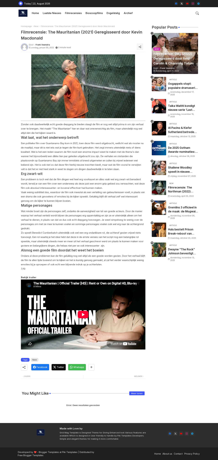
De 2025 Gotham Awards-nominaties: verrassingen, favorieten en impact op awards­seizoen (182, 150)
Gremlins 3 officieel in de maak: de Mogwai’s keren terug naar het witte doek (183, 210)
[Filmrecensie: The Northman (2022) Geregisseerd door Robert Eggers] (159, 188)
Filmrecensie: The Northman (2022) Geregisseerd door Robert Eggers (181, 190)
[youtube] (187, 4)
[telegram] (198, 4)
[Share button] (91, 367)
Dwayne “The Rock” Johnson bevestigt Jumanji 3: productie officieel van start (181, 252)
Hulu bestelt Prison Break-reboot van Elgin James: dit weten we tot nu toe (183, 232)
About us (167, 453)
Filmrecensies (73, 13)
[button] (197, 13)
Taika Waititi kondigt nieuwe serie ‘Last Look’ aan (181, 108)
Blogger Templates (49, 452)
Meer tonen (137, 393)
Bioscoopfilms (94, 13)
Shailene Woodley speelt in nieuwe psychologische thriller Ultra (180, 170)
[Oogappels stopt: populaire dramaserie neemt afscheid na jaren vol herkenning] (159, 84)
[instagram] (193, 4)
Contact (178, 453)
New (36, 26)
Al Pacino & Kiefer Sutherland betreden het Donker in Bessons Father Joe (183, 130)
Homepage (26, 26)
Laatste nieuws (52, 13)
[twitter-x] (182, 4)
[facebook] (176, 4)
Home (35, 13)
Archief (128, 13)
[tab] (35, 13)
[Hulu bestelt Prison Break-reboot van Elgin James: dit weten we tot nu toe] (159, 230)
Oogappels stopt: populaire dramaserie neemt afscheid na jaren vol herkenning (182, 86)
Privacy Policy (192, 453)
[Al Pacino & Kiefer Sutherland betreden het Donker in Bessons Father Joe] (159, 128)
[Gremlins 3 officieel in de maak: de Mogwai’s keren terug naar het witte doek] (159, 208)
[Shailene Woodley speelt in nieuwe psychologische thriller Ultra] (159, 168)
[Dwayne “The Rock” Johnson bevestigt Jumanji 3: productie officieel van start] (159, 250)
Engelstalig (113, 13)
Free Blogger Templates (30, 455)
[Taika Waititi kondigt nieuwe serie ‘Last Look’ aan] (159, 106)
